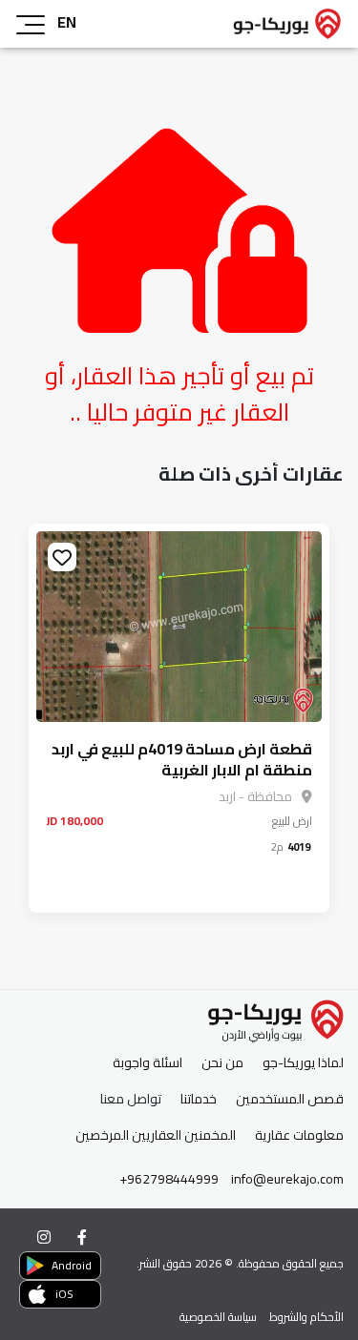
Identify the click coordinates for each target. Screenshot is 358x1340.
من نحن (222, 1063)
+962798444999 (169, 1179)
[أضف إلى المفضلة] (62, 557)
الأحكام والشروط (306, 1317)
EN (66, 21)
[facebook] (82, 1237)
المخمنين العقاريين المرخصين (155, 1135)
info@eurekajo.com (287, 1179)
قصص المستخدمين (290, 1099)
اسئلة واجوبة (147, 1063)
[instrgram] (44, 1237)
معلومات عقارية (299, 1135)
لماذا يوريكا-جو (303, 1063)
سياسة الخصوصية (218, 1317)
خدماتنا (198, 1099)
